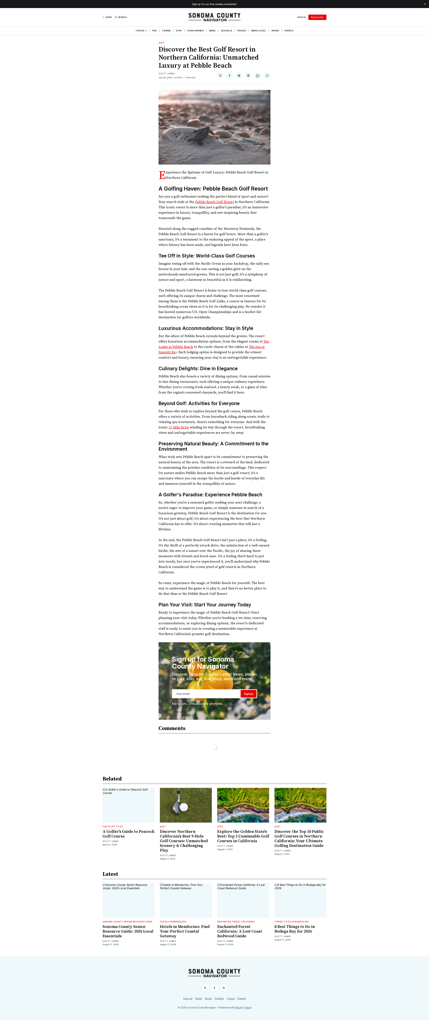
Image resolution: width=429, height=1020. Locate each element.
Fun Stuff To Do (113, 826)
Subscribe (317, 17)
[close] (425, 4)
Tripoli (247, 1007)
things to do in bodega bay (291, 921)
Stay (179, 30)
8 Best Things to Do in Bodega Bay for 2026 (294, 929)
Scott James (167, 73)
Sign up (188, 998)
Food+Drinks (195, 30)
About (208, 998)
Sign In (301, 17)
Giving (275, 30)
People (241, 30)
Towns (166, 30)
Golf (162, 42)
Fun (154, 30)
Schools (226, 30)
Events (289, 30)
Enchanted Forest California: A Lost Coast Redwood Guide (239, 931)
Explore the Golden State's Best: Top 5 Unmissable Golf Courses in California (243, 836)
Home (198, 998)
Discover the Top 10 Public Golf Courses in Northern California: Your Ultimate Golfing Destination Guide (299, 838)
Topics (231, 998)
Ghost (238, 1007)
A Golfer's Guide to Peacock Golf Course (129, 834)
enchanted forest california (236, 921)
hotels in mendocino (173, 921)
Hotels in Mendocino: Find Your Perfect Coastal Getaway (185, 931)
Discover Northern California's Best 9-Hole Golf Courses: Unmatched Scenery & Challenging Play (184, 841)
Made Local (258, 30)
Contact (219, 998)
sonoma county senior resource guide (127, 921)
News (212, 30)
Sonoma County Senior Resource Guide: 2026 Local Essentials (128, 931)
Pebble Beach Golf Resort (214, 202)
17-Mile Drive (179, 427)
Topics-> (141, 30)
